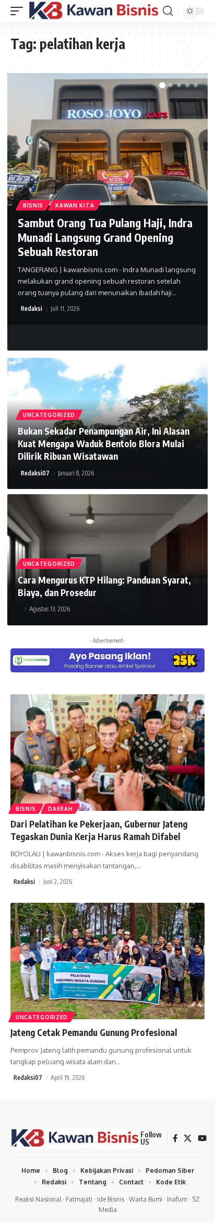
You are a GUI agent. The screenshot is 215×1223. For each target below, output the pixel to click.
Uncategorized (49, 415)
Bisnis (33, 205)
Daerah (60, 809)
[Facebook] (175, 1138)
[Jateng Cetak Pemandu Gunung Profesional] (107, 961)
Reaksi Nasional (38, 1199)
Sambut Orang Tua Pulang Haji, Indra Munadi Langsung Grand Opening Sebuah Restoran (105, 237)
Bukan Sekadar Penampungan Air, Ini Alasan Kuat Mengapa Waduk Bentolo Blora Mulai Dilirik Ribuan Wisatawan (103, 443)
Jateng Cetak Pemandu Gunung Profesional (93, 1032)
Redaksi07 (35, 473)
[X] (187, 1138)
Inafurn (177, 1199)
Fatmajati (79, 1199)
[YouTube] (202, 1138)
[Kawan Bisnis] (94, 11)
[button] (19, 11)
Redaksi (31, 308)
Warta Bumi (145, 1199)
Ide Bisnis (110, 1199)
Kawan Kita (74, 205)
